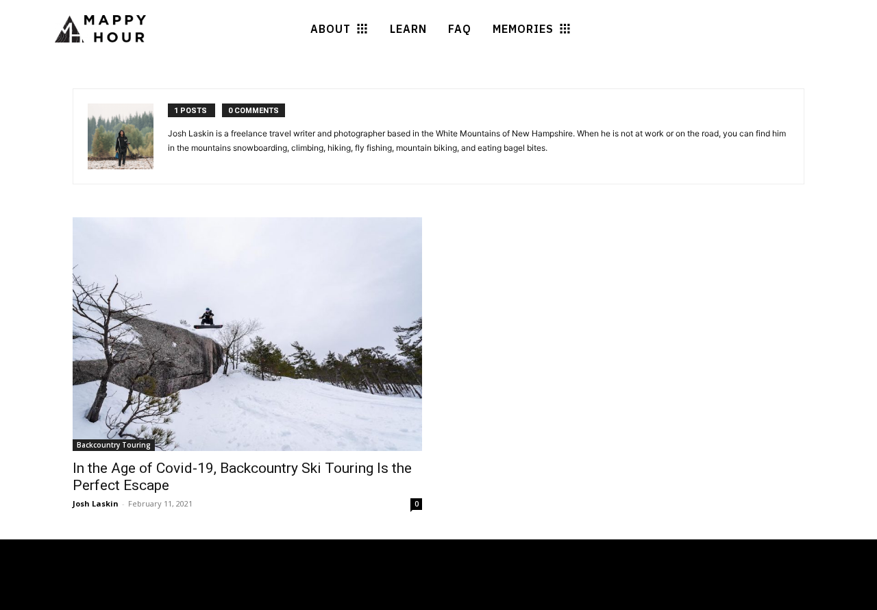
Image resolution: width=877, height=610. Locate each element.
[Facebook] (139, 597)
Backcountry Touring (114, 445)
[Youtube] (189, 597)
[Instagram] (164, 597)
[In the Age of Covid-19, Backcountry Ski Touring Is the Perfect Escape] (247, 334)
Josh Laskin (96, 503)
